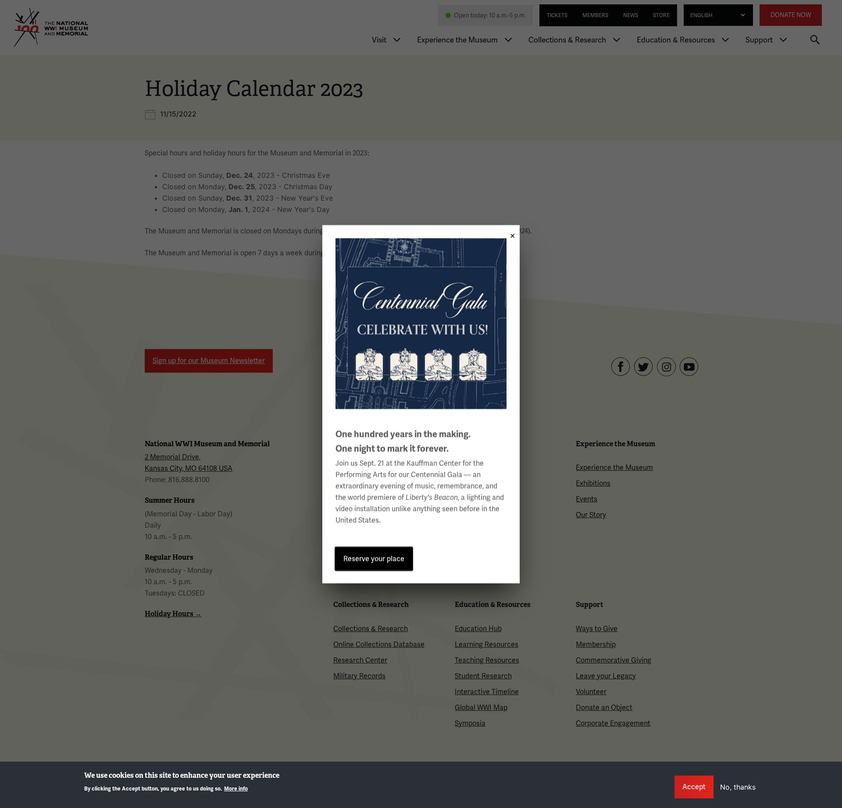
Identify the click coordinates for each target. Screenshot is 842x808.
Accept (694, 786)
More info (236, 789)
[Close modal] (509, 232)
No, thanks (738, 787)
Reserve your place (373, 558)
